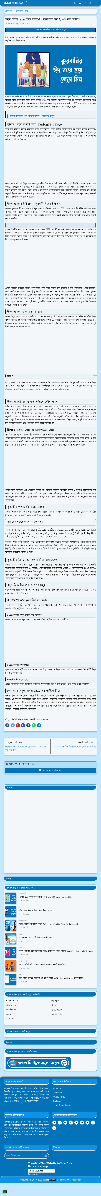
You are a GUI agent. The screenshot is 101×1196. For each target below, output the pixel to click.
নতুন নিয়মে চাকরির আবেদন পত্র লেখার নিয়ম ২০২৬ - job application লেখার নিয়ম (51, 978)
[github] (54, 1128)
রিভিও (20, 934)
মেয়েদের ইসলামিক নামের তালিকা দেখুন (51, 29)
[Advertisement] (51, 161)
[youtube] (80, 3)
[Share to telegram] (39, 725)
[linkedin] (76, 1122)
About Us (57, 1088)
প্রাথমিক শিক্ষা (22, 894)
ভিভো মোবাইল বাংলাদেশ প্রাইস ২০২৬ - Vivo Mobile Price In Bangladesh (48, 924)
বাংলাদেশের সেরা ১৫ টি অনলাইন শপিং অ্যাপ (35, 937)
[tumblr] (71, 1122)
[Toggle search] (90, 3)
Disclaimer (57, 1101)
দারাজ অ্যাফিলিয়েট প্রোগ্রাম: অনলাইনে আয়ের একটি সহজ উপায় (43, 964)
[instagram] (93, 1122)
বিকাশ (20, 907)
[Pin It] (18, 725)
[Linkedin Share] (23, 725)
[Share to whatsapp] (34, 725)
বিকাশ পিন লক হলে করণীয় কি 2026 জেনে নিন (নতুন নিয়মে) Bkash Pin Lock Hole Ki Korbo (56, 951)
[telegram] (65, 1122)
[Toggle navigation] (94, 3)
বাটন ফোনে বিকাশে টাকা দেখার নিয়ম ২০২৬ (35, 910)
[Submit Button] (46, 1155)
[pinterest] (82, 1122)
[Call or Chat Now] (5, 1191)
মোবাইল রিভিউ (23, 921)
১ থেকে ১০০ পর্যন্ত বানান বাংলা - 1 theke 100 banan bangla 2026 (45, 897)
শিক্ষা (20, 975)
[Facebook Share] (7, 725)
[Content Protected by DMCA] (49, 1180)
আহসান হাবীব (76, 1180)
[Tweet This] (13, 725)
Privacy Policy (59, 1096)
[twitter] (87, 1122)
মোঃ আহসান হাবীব (35, 1121)
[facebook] (71, 3)
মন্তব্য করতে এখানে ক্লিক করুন (51, 770)
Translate (48, 1174)
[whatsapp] (75, 3)
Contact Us (57, 1092)
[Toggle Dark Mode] (85, 3)
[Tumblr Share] (28, 725)
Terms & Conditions (61, 1105)
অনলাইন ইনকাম (23, 961)
